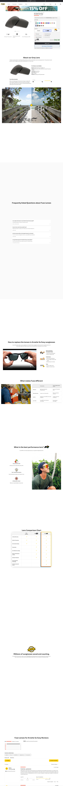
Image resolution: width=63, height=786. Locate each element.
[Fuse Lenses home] (3, 4)
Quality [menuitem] (7, 754)
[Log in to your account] (55, 4)
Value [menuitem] (11, 754)
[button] (30, 21)
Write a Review (54, 761)
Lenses (9, 4)
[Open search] (44, 4)
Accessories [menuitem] (28, 754)
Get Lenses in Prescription (47, 46)
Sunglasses (20, 4)
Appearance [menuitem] (22, 754)
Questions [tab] (12, 758)
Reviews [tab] (7, 758)
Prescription (15, 4)
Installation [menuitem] (16, 754)
